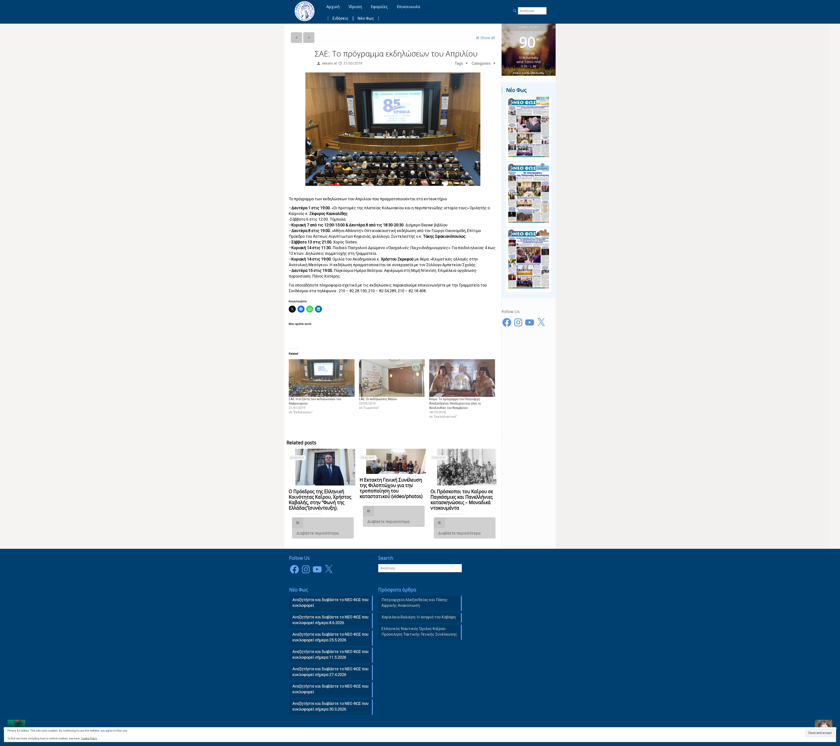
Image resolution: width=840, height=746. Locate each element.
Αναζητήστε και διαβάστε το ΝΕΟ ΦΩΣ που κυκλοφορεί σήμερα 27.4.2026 (330, 672)
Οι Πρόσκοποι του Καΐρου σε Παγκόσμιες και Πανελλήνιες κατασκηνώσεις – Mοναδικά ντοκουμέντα (461, 499)
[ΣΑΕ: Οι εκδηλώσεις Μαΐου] (392, 378)
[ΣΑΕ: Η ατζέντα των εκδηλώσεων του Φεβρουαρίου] (322, 378)
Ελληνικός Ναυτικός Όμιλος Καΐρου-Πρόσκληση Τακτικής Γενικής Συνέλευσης (419, 631)
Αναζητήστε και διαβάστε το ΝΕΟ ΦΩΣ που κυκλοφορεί (330, 689)
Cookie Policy (89, 738)
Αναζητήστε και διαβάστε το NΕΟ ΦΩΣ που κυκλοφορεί (330, 602)
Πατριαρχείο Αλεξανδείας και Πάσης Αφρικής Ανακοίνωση (415, 602)
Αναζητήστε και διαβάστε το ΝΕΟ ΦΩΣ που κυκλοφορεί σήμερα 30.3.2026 (330, 706)
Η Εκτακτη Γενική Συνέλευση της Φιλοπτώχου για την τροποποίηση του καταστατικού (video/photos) (391, 488)
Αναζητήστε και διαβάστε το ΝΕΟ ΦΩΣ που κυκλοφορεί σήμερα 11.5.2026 (330, 654)
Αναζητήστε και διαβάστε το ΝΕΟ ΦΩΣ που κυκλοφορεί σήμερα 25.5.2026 (330, 637)
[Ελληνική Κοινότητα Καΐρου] (304, 11)
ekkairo (327, 63)
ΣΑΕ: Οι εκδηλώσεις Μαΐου (378, 399)
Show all (487, 37)
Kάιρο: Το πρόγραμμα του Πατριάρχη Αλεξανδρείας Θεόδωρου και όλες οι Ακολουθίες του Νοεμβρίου (455, 403)
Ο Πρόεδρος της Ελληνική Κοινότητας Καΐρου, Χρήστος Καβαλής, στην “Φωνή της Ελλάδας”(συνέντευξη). (320, 499)
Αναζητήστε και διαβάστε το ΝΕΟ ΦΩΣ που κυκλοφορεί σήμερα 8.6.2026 (330, 620)
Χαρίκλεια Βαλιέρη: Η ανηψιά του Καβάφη (419, 617)
